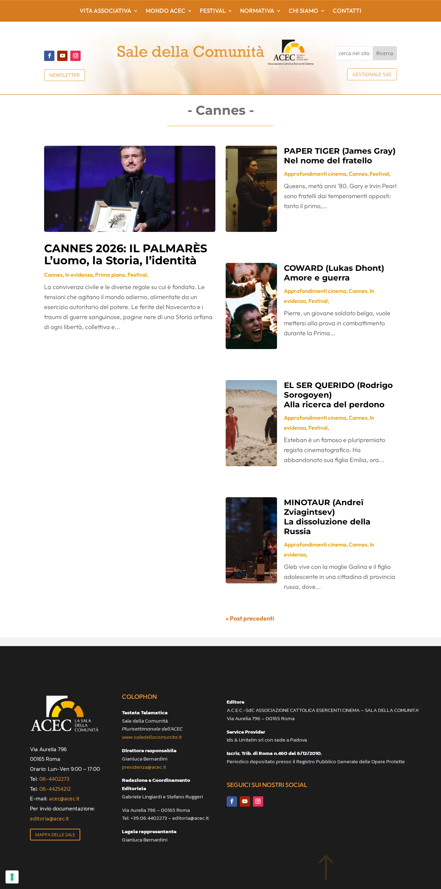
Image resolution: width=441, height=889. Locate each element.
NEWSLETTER (64, 75)
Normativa (257, 11)
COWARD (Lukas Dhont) (334, 273)
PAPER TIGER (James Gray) (340, 155)
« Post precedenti (250, 618)
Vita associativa (105, 11)
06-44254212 (55, 789)
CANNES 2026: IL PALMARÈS (125, 254)
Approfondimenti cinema (315, 173)
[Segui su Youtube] (62, 56)
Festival (213, 11)
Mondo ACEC (165, 11)
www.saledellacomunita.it (152, 737)
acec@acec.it (64, 798)
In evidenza (79, 274)
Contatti (347, 11)
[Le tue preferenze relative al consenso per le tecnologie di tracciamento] (12, 876)
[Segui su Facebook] (49, 56)
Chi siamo (303, 11)
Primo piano (110, 274)
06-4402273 (54, 779)
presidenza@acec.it (144, 767)
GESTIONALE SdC (372, 74)
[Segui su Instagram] (75, 56)
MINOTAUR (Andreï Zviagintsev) (327, 517)
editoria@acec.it (49, 818)
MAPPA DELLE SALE (55, 834)
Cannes (53, 274)
